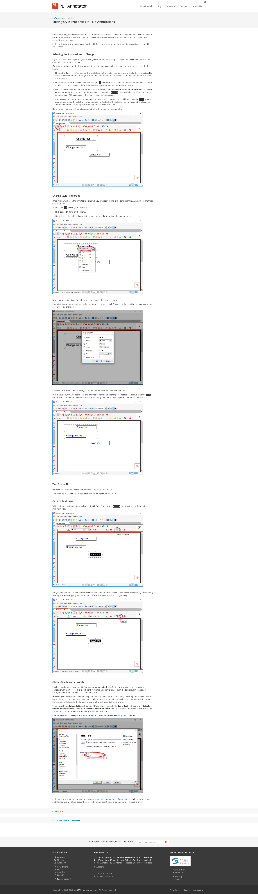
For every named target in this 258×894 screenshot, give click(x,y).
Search (178, 879)
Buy (159, 6)
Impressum (198, 890)
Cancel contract (64, 879)
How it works (146, 6)
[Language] (206, 2)
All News (100, 867)
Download (171, 6)
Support (184, 6)
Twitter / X (61, 862)
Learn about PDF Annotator (67, 820)
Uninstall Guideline (105, 876)
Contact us (180, 869)
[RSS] (107, 852)
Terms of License (104, 873)
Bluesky (60, 860)
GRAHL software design (86, 890)
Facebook (61, 857)
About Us (197, 6)
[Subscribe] (166, 842)
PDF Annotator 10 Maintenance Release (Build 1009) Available (124, 862)
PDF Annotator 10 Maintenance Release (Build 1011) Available (124, 857)
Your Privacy (175, 890)
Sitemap (178, 876)
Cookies (187, 890)
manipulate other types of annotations (112, 799)
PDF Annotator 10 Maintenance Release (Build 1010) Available (124, 860)
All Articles (59, 811)
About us (179, 872)
